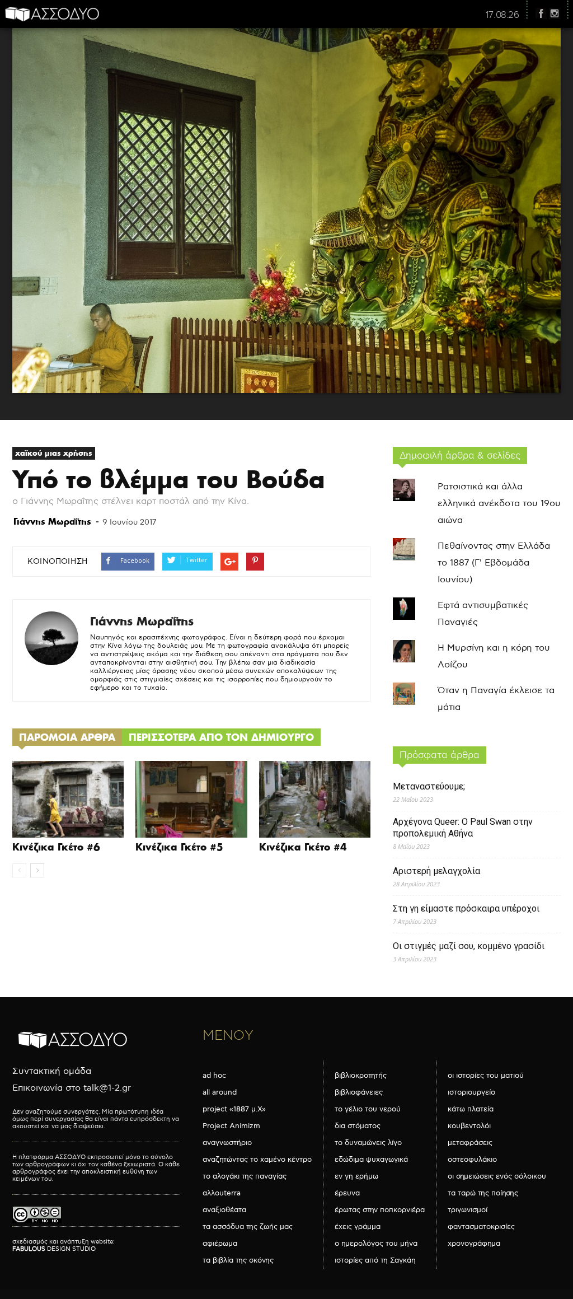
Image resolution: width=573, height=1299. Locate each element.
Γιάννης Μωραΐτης (52, 521)
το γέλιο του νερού (368, 1109)
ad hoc (214, 1075)
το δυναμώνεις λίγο (368, 1142)
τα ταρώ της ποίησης (483, 1193)
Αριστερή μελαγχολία (436, 871)
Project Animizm (231, 1126)
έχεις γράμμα (358, 1226)
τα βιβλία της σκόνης (238, 1260)
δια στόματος (358, 1126)
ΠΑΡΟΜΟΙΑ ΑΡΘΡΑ (67, 737)
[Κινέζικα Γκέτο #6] (68, 799)
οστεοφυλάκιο (472, 1159)
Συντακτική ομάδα (51, 1071)
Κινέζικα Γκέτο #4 (303, 846)
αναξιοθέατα (224, 1209)
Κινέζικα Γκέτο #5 (179, 846)
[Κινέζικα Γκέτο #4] (314, 799)
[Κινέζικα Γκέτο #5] (191, 799)
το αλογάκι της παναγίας (244, 1176)
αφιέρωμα (220, 1243)
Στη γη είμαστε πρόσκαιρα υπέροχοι (466, 908)
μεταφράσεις (470, 1142)
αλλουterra (222, 1193)
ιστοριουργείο (471, 1092)
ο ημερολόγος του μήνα (376, 1243)
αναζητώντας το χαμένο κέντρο (257, 1159)
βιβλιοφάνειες (359, 1092)
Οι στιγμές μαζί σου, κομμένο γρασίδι (468, 946)
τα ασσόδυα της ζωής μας (248, 1226)
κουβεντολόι (469, 1126)
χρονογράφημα (474, 1243)
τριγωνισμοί (467, 1209)
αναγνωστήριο (227, 1142)
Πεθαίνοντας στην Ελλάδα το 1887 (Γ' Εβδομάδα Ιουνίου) (494, 563)
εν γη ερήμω (356, 1176)
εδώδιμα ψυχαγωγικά (371, 1159)
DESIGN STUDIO (54, 1249)
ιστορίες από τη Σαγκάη (375, 1260)
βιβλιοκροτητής (361, 1075)
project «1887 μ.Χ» (234, 1109)
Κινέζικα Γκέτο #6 (56, 846)
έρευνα (347, 1193)
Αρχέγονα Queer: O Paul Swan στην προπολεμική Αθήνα (463, 827)
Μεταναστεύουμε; (429, 786)
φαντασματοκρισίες (481, 1226)
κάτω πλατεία (471, 1109)
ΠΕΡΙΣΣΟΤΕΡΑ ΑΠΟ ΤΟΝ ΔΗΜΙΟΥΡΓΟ (221, 737)
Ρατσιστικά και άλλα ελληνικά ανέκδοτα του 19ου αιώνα (499, 504)
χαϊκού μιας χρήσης (53, 453)
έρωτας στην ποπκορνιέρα (380, 1209)
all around (220, 1092)
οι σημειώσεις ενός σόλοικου (497, 1176)
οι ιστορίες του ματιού (486, 1075)
